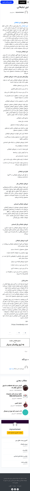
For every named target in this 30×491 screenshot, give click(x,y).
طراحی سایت (24, 462)
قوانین (10, 486)
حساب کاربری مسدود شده (15, 433)
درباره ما (14, 486)
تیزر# (26, 351)
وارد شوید (11, 369)
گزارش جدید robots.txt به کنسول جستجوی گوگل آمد (12, 387)
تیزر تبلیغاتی (24, 26)
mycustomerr (15, 429)
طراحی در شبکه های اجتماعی (20, 456)
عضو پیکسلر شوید (7, 2)
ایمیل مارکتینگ (23, 444)
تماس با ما (19, 486)
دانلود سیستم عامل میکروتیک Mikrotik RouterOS (14, 395)
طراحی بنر (25, 450)
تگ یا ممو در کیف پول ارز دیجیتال (13, 411)
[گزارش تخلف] (9, 332)
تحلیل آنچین (18, 403)
